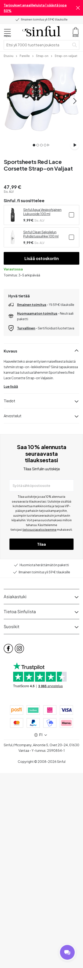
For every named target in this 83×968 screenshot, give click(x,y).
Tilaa (41, 544)
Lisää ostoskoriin (41, 258)
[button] (78, 8)
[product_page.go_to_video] (74, 145)
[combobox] (37, 45)
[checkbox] (71, 214)
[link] (8, 55)
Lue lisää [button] (11, 386)
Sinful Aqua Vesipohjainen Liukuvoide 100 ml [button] (42, 211)
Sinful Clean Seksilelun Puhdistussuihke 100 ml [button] (41, 234)
